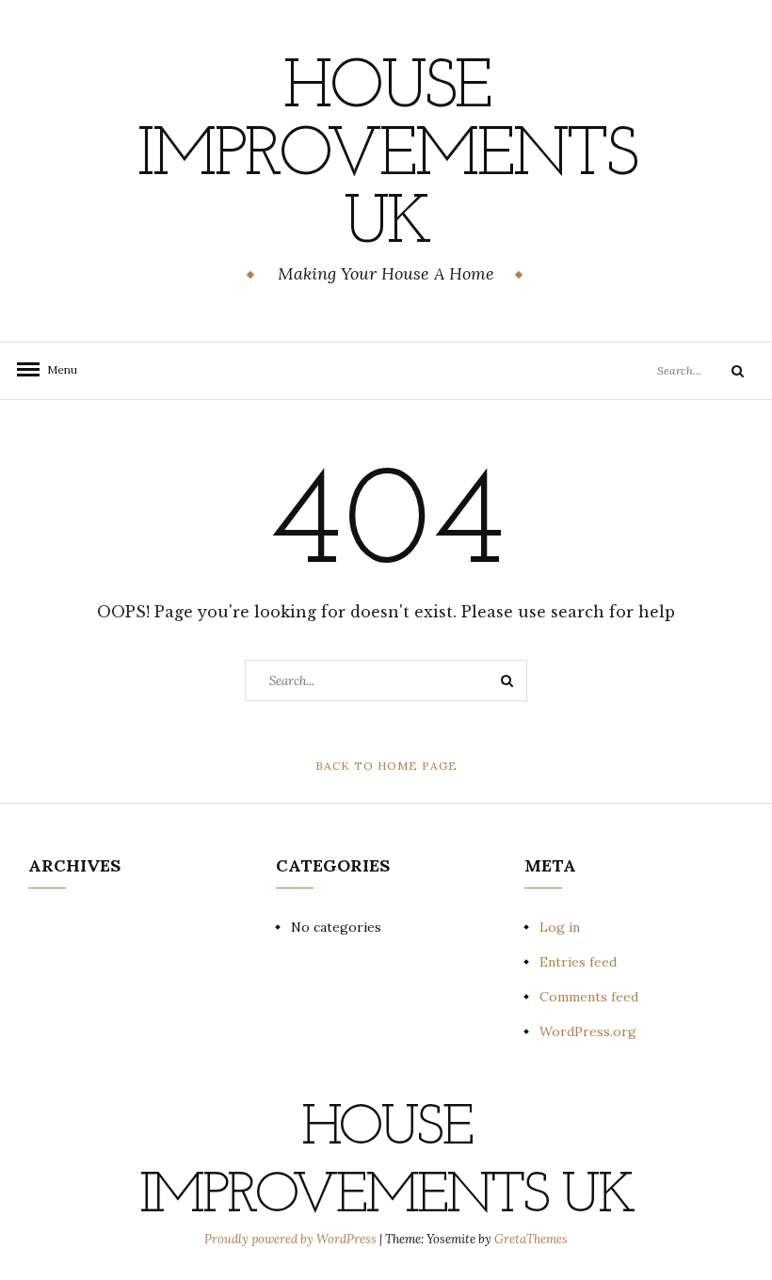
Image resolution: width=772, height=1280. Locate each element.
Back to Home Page (386, 766)
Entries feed (578, 961)
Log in (559, 927)
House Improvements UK (386, 157)
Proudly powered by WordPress (291, 1239)
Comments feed (588, 996)
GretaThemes (531, 1239)
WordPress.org (587, 1031)
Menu (56, 369)
